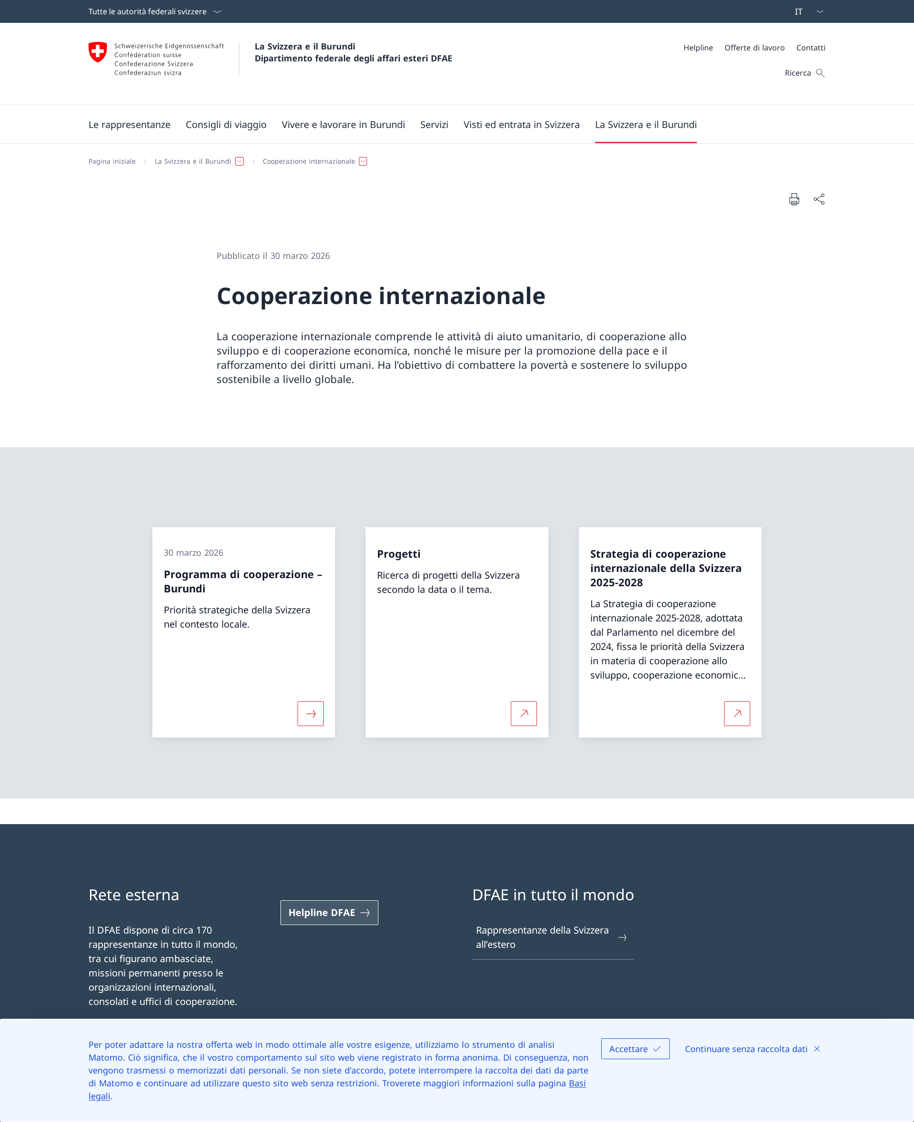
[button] (129, 124)
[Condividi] (818, 199)
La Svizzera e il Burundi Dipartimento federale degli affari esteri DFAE (353, 52)
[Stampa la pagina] (794, 199)
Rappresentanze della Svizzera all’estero (542, 937)
